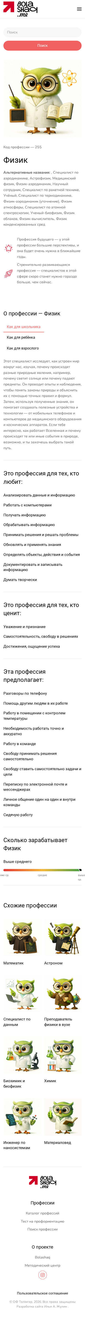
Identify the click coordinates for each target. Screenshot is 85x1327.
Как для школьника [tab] (24, 327)
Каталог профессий (42, 1213)
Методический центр (42, 1265)
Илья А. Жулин (55, 1306)
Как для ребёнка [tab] (21, 337)
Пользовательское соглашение (42, 1293)
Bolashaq (42, 1257)
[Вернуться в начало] (20, 9)
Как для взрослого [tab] (23, 348)
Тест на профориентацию (42, 1221)
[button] (79, 9)
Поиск (42, 45)
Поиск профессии (42, 1229)
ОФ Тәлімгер (22, 1302)
